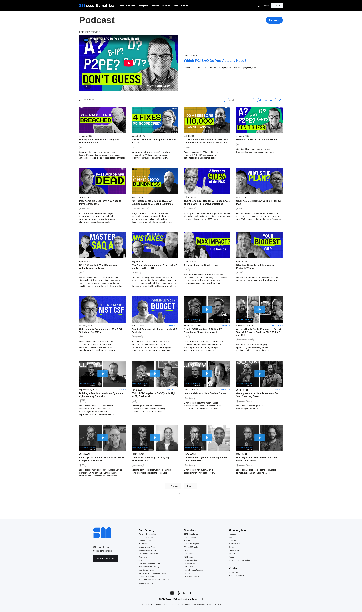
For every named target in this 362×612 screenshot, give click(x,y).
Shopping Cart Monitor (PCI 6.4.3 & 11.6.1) (155, 580)
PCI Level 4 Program (191, 544)
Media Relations (235, 544)
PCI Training (188, 557)
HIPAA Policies (189, 563)
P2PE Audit (188, 550)
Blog (230, 537)
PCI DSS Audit (189, 541)
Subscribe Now (105, 558)
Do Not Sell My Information (239, 560)
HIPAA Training (190, 567)
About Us (232, 534)
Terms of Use (234, 550)
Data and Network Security (149, 567)
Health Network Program (193, 570)
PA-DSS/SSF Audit (191, 547)
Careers (232, 547)
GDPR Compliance (191, 534)
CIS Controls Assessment (148, 554)
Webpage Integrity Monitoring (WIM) (152, 573)
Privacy (232, 554)
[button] (127, 5)
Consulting (143, 557)
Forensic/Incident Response (149, 563)
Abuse (231, 557)
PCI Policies (188, 554)
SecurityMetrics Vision (147, 547)
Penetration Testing (146, 537)
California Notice (183, 605)
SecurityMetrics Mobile (147, 550)
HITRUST (187, 573)
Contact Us (233, 572)
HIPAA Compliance (191, 560)
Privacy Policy (146, 605)
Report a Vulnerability (237, 575)
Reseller (141, 560)
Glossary (232, 541)
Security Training (145, 541)
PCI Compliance (190, 537)
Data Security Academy (147, 570)
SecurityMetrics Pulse (147, 583)
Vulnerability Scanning (147, 534)
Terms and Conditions (164, 605)
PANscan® (143, 544)
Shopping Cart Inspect (147, 577)
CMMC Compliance (191, 577)
